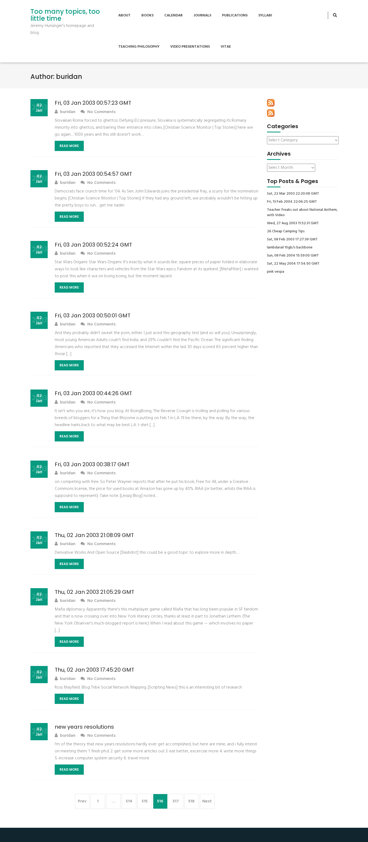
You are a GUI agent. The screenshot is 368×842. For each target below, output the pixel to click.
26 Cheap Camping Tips (286, 231)
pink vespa (275, 272)
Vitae (226, 47)
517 (176, 801)
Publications (235, 15)
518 (191, 801)
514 (129, 801)
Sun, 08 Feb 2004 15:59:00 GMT (293, 255)
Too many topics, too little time (65, 15)
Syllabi (265, 15)
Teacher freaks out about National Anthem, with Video (302, 212)
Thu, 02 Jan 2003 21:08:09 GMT (94, 535)
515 (145, 801)
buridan (67, 112)
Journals (202, 15)
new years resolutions (84, 727)
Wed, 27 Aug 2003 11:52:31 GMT (293, 223)
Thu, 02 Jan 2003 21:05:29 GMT (94, 592)
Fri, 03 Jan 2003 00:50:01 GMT (92, 315)
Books (147, 15)
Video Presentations (190, 47)
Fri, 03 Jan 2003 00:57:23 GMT (93, 103)
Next (207, 801)
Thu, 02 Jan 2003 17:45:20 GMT (94, 670)
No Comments (101, 112)
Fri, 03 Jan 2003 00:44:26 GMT (93, 393)
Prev (82, 801)
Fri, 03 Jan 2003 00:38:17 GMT (92, 464)
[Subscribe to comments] (271, 113)
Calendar (173, 15)
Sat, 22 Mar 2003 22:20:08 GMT (293, 194)
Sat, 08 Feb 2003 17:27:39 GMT (292, 239)
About (124, 15)
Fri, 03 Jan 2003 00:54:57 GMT (93, 174)
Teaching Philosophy (138, 47)
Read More (69, 145)
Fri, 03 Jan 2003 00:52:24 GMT (93, 245)
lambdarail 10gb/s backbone (290, 247)
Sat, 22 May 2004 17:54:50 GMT (293, 263)
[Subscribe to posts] (271, 103)
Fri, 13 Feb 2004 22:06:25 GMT (292, 202)
